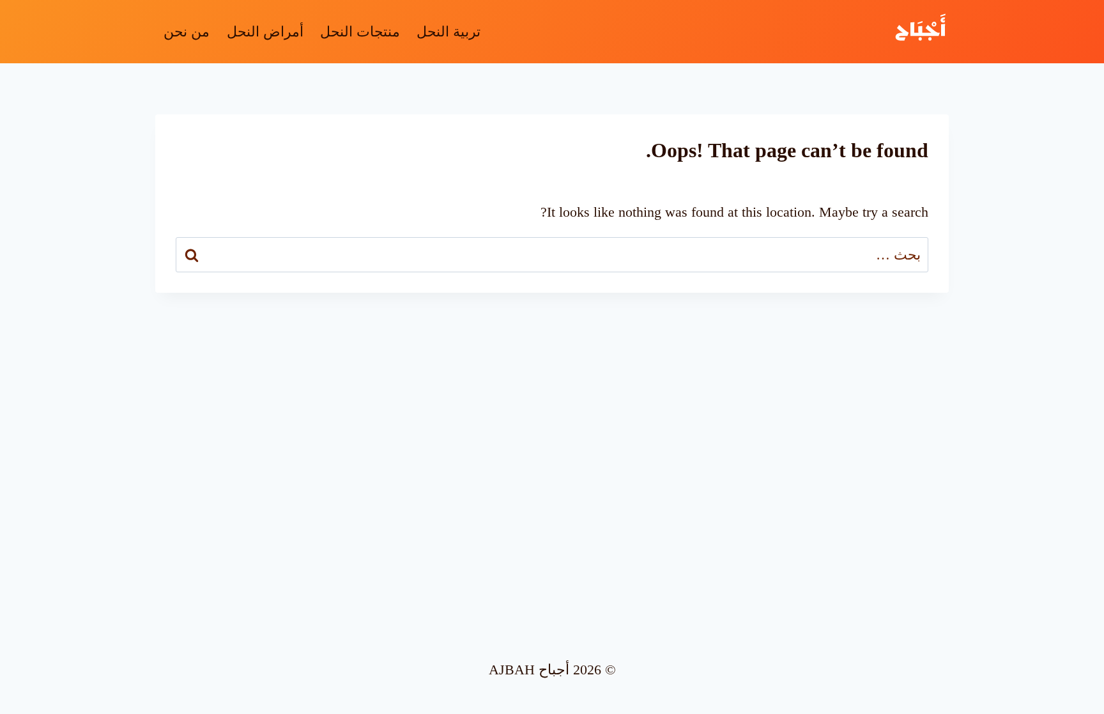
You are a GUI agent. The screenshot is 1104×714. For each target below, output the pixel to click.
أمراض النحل (265, 32)
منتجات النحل (360, 32)
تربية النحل (448, 32)
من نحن (187, 32)
